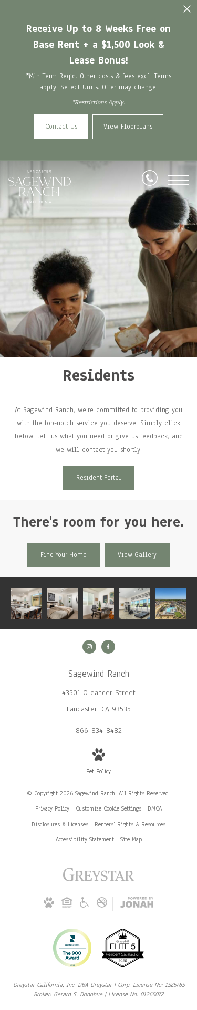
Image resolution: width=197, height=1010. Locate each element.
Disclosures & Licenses (60, 824)
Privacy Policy (52, 808)
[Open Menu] (178, 180)
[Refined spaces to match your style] (98, 603)
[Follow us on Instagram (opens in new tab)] (89, 647)
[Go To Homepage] (39, 186)
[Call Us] (150, 180)
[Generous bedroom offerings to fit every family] (62, 603)
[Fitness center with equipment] (134, 603)
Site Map (131, 839)
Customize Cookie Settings (108, 808)
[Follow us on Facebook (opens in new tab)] (108, 647)
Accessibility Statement (85, 839)
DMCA (155, 808)
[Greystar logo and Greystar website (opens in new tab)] (98, 880)
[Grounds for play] (170, 603)
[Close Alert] (187, 12)
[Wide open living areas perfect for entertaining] (26, 603)
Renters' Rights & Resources (130, 824)
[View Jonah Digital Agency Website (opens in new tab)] (136, 904)
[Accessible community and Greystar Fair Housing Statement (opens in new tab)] (84, 905)
